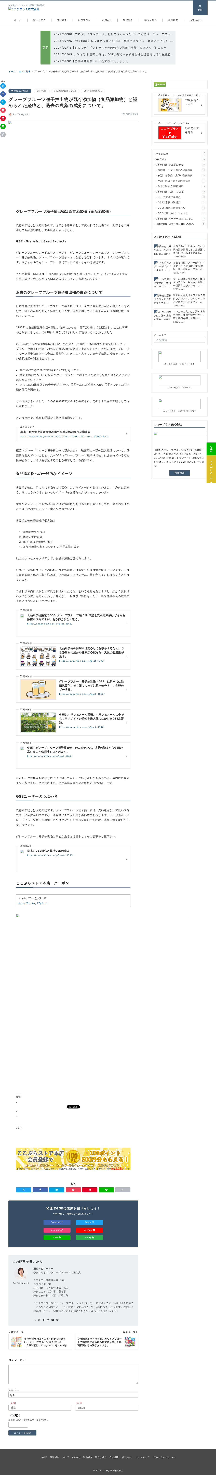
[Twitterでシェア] (3, 86)
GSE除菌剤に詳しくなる (65, 91)
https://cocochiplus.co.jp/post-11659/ (50, 855)
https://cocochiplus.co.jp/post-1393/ (82, 661)
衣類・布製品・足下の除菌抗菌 (181, 175)
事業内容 (179, 473)
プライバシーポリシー (164, 1457)
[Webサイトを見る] (34, 1320)
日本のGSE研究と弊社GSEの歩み (180, 224)
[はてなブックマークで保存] (3, 102)
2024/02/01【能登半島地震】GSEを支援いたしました (91, 61)
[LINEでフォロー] (57, 1320)
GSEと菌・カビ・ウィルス (181, 213)
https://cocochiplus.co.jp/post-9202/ (50, 756)
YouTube (88, 1230)
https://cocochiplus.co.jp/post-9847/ (82, 727)
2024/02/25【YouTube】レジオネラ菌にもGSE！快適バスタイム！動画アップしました (114, 41)
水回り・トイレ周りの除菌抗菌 (181, 170)
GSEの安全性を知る (93, 91)
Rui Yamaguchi (21, 114)
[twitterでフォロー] (39, 1320)
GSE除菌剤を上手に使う (180, 164)
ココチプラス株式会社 (112, 1470)
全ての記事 (42, 91)
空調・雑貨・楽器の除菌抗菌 (181, 180)
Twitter (88, 1222)
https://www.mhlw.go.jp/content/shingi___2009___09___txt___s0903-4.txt (64, 436)
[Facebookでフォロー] (44, 1320)
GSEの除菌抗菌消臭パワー (181, 207)
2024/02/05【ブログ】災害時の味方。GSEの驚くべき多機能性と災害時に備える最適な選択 (116, 54)
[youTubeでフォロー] (52, 1320)
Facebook (56, 1222)
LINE (56, 1237)
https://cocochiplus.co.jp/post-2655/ (49, 623)
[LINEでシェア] (3, 126)
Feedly (88, 1237)
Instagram (56, 1230)
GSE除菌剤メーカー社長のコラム (180, 218)
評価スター (13, 1390)
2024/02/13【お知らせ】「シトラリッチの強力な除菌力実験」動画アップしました (110, 47)
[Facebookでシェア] (3, 94)
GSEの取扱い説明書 (181, 202)
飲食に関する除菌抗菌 (181, 186)
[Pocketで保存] (3, 110)
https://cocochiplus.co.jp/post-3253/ (82, 694)
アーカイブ (160, 335)
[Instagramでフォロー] (48, 1320)
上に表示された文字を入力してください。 (28, 1420)
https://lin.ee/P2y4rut (33, 903)
